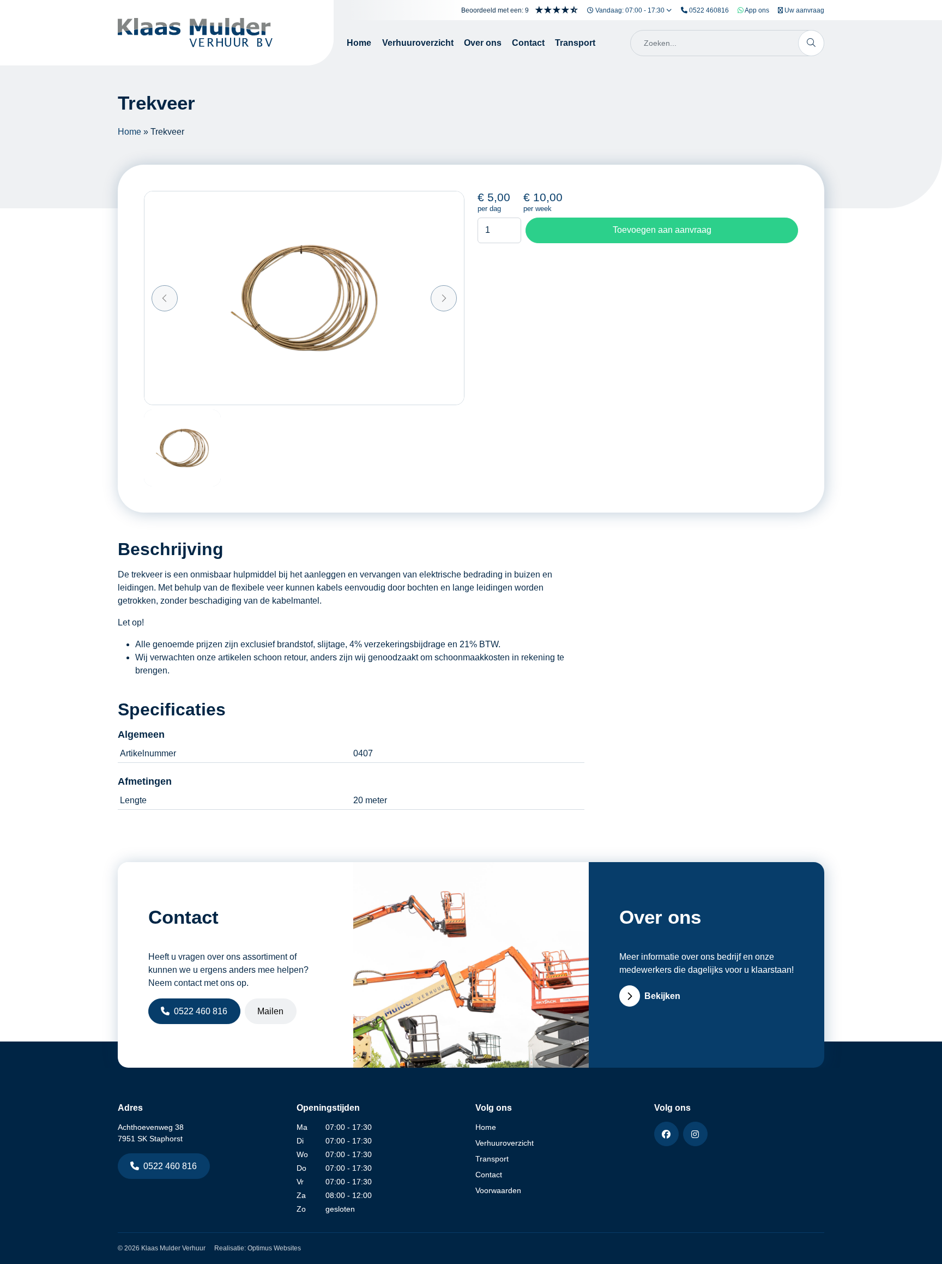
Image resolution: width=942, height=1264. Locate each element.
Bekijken (662, 996)
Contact (528, 42)
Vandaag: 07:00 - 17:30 (630, 10)
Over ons (483, 42)
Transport (575, 42)
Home (359, 42)
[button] (165, 298)
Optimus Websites (274, 1248)
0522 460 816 (200, 1011)
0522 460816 (708, 10)
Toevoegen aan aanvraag (662, 229)
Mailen (270, 1011)
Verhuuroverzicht (418, 42)
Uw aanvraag (803, 10)
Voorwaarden (498, 1190)
